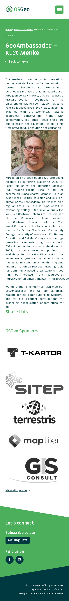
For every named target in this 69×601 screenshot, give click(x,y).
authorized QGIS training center (30, 258)
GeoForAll (24, 214)
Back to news (18, 62)
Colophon (58, 589)
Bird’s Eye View (37, 107)
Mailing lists (17, 540)
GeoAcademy (32, 202)
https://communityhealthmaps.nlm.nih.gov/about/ (37, 278)
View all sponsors (16, 490)
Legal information (40, 589)
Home (9, 29)
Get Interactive (55, 593)
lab (34, 214)
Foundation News (23, 29)
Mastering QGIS (47, 181)
